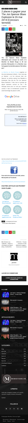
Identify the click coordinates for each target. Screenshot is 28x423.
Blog (7, 6)
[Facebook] (3, 29)
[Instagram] (17, 408)
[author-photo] (14, 260)
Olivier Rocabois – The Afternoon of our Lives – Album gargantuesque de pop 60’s (18, 309)
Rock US (15, 8)
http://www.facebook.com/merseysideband (13, 181)
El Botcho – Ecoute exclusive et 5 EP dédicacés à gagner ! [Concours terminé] (21, 244)
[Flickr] (13, 408)
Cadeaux (6, 8)
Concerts (11, 8)
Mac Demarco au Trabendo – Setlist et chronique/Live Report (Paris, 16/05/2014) (7, 244)
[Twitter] (6, 29)
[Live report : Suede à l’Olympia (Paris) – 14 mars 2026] (5, 294)
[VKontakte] (21, 408)
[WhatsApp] (13, 29)
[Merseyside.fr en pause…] (5, 302)
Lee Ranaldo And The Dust (11, 221)
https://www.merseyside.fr (14, 264)
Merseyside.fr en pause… (16, 300)
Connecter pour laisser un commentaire (14, 278)
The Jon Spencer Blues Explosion (8, 223)
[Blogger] (6, 408)
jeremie (5, 25)
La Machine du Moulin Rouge (10, 72)
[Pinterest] (10, 29)
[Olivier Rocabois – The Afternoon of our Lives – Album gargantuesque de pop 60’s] (5, 309)
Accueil (3, 6)
